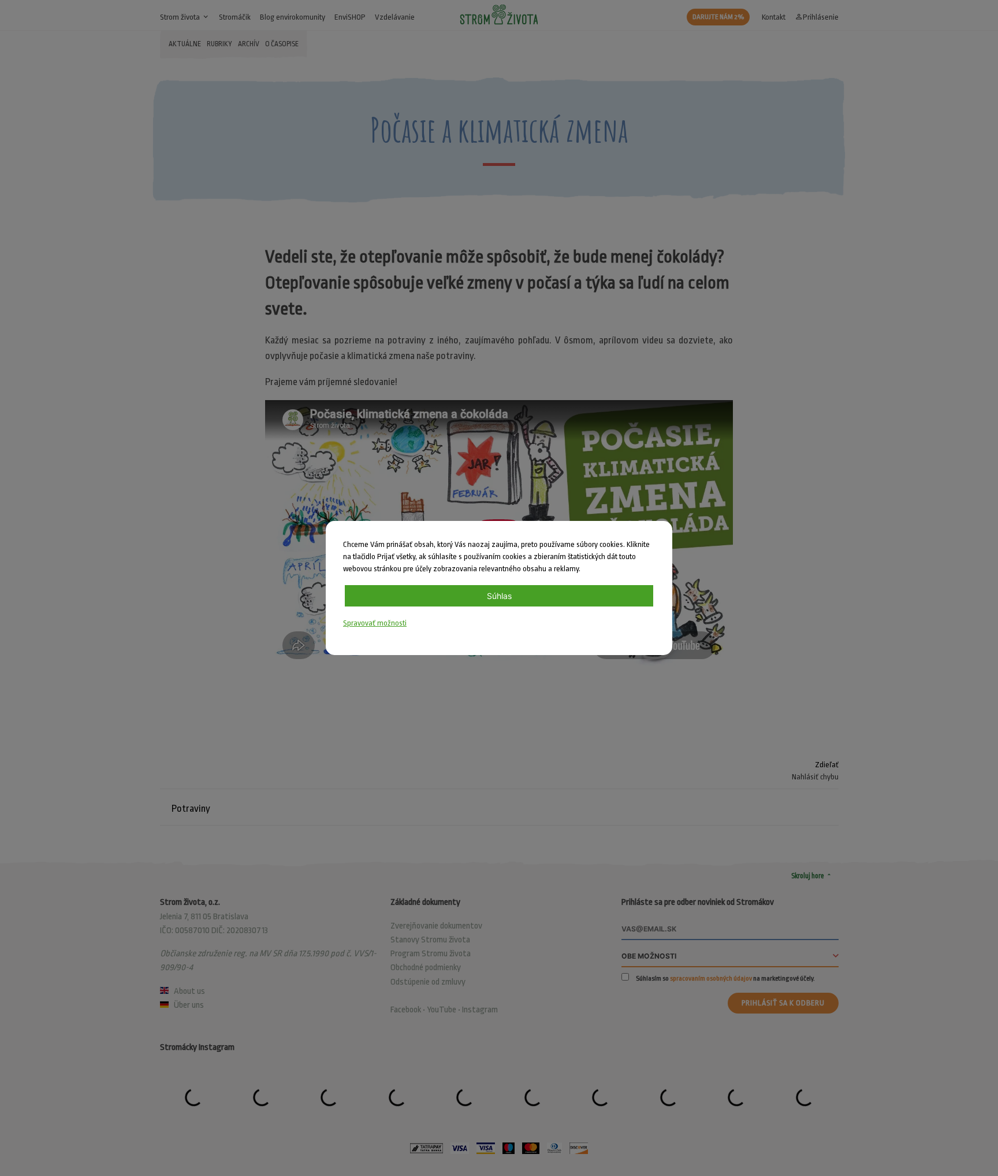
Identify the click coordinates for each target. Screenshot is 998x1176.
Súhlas (499, 596)
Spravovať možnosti (375, 623)
